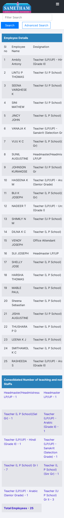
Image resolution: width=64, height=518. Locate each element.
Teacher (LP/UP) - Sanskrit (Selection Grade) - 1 (50, 448)
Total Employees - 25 (18, 508)
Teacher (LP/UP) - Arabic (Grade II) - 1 (51, 422)
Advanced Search (36, 25)
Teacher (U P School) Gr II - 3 (51, 495)
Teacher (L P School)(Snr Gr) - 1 (51, 470)
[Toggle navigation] (57, 4)
